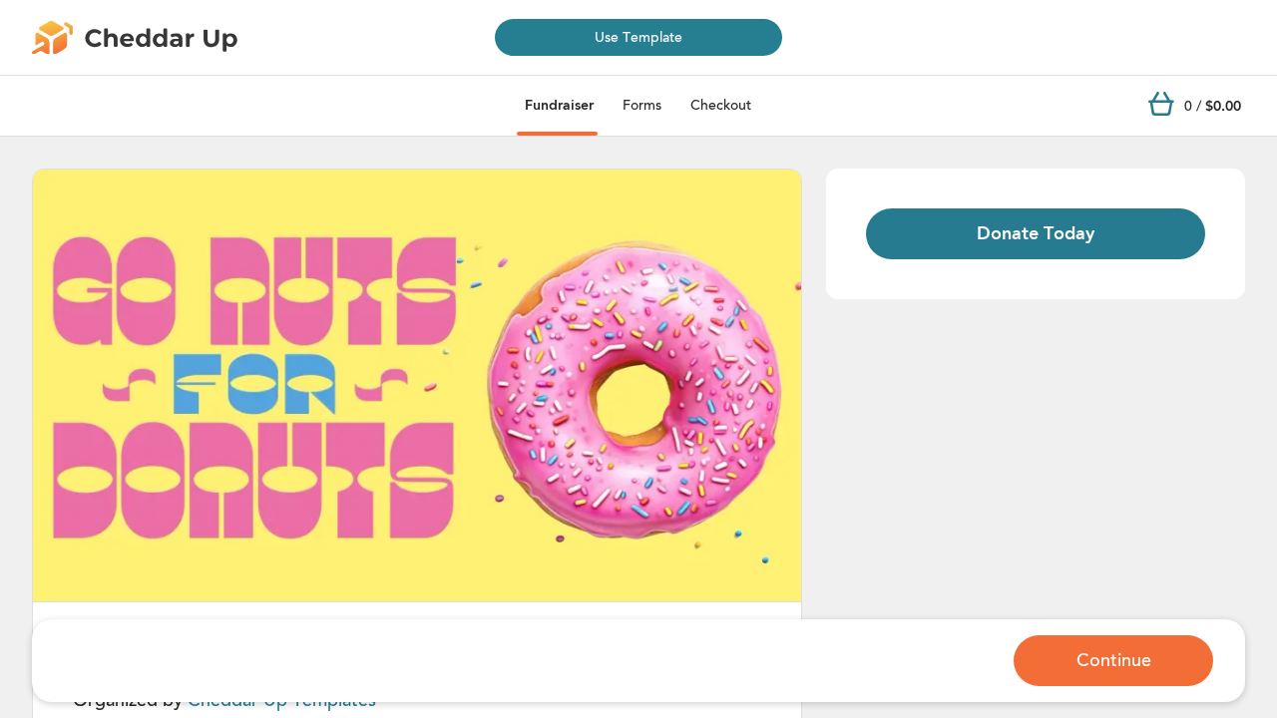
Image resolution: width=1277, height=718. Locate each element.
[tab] (559, 106)
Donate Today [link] (1035, 233)
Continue (1113, 660)
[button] (417, 386)
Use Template (638, 37)
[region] (417, 385)
